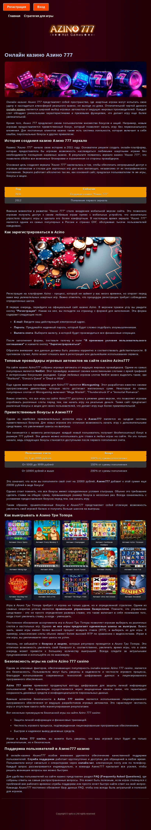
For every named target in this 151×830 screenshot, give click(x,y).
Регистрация (16, 6)
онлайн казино (15, 109)
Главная (14, 16)
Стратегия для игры (38, 16)
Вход (41, 6)
